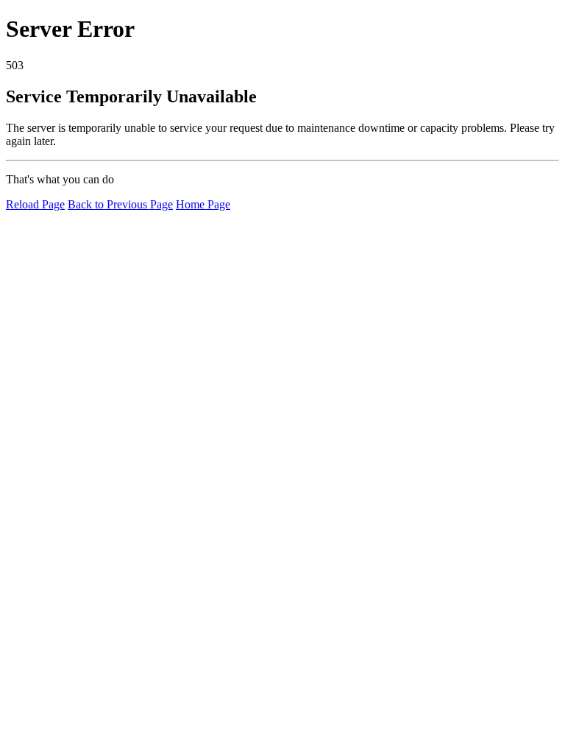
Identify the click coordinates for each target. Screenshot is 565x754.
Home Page (203, 204)
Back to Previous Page (120, 204)
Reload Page (35, 204)
